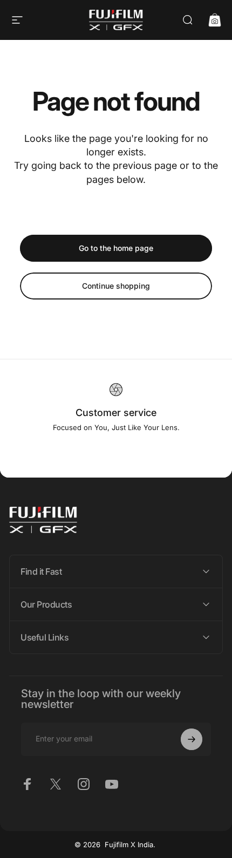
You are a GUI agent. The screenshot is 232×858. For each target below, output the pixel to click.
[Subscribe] (191, 739)
